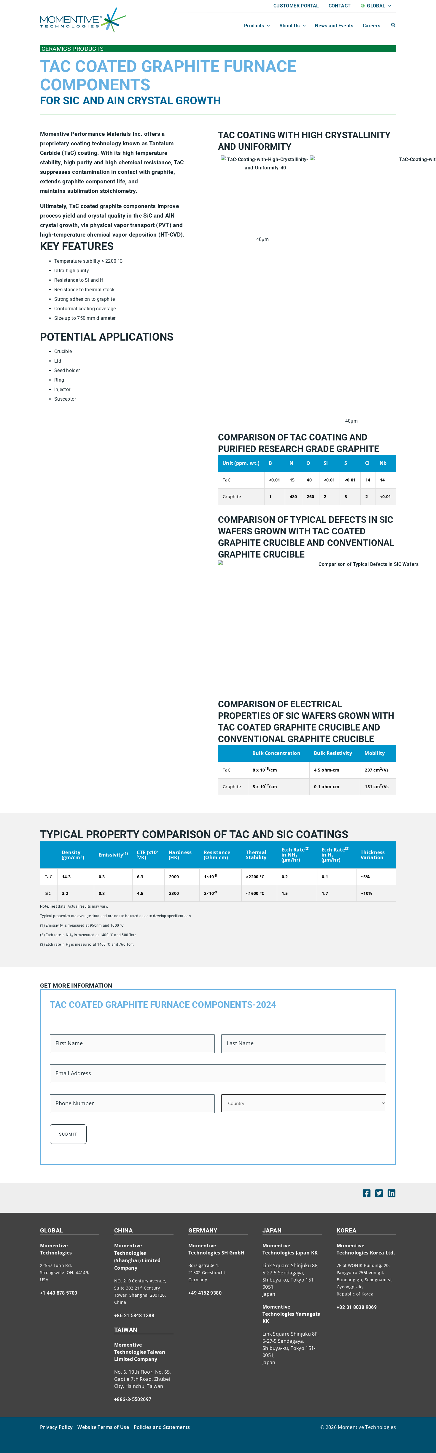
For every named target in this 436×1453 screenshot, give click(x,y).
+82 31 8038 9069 (357, 1307)
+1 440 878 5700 (58, 1293)
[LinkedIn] (391, 1193)
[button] (388, 6)
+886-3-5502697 (132, 1399)
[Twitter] (379, 1193)
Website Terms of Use (103, 1427)
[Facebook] (366, 1193)
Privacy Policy (56, 1427)
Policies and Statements (162, 1427)
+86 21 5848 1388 (134, 1315)
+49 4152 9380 (205, 1293)
